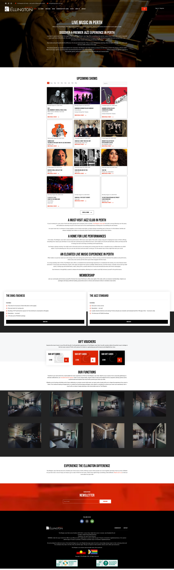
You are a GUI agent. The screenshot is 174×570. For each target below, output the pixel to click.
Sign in (157, 8)
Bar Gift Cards (54, 354)
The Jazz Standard (99, 296)
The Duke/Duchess (15, 296)
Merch (72, 9)
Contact (84, 9)
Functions (48, 9)
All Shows (41, 9)
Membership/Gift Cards (63, 9)
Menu (53, 9)
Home (35, 9)
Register (162, 8)
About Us (77, 9)
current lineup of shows (101, 49)
